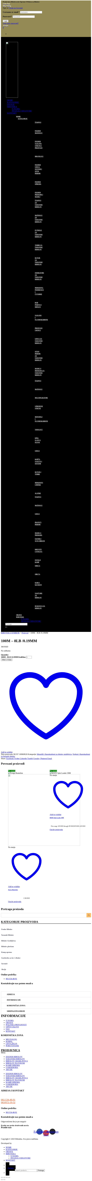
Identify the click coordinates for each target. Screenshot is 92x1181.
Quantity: (5, 655)
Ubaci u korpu (7, 660)
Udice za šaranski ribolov (39, 341)
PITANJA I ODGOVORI (22, 111)
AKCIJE (9, 1070)
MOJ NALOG (11, 1039)
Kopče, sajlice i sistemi (38, 461)
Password (7, 16)
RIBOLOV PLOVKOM (33, 495)
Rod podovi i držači (38, 305)
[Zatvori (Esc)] (9, 1177)
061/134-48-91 (8, 1099)
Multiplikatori (41, 398)
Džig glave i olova (38, 440)
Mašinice (38, 389)
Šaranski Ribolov (7, 935)
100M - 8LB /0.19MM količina (13, 657)
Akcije (3, 969)
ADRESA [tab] (10, 994)
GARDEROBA (28, 564)
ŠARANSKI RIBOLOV (32, 199)
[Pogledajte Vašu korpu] (7, 1173)
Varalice (39, 430)
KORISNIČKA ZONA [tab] (15, 1006)
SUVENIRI (26, 610)
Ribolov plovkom (7, 946)
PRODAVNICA (10, 1050)
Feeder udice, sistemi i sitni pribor (38, 169)
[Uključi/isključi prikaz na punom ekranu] (4, 1177)
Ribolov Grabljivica (8, 941)
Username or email (11, 12)
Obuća (37, 574)
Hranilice (39, 156)
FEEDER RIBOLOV (31, 120)
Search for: (10, 1170)
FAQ (8, 1029)
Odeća (37, 566)
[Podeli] (7, 1177)
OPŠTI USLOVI (12, 1027)
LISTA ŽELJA (11, 1044)
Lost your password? (11, 23)
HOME (10, 100)
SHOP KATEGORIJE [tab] (15, 1011)
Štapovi (38, 122)
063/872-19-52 (8, 1102)
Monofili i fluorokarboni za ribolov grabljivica (54, 754)
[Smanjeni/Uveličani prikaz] (2, 1177)
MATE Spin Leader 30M (57, 817)
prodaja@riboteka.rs (10, 988)
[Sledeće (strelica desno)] (4, 1179)
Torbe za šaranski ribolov (39, 247)
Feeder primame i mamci (39, 195)
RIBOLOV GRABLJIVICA (29, 378)
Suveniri (4, 964)
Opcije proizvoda (14, 902)
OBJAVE (10, 104)
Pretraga (11, 1168)
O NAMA (16, 109)
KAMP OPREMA (30, 537)
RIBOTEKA (12, 107)
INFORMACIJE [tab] (13, 1000)
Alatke (38, 493)
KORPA (9, 1041)
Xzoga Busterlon (13, 889)
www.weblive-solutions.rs (21, 1143)
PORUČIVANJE (12, 1046)
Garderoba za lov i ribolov (10, 958)
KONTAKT (12, 113)
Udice (37, 451)
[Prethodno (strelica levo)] (2, 1179)
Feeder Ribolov (6, 929)
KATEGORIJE (13, 102)
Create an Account (16, 8)
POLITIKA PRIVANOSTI (16, 1025)
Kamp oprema (6, 952)
